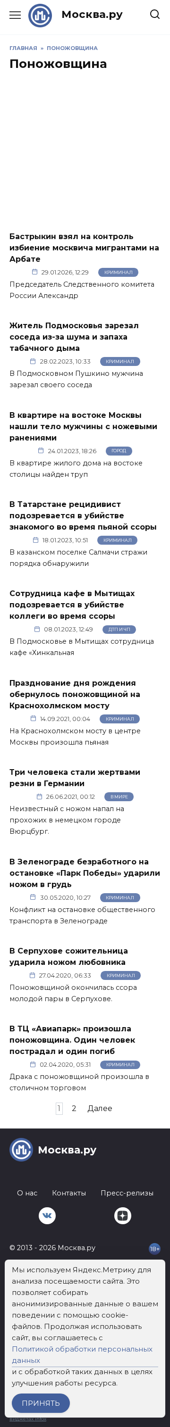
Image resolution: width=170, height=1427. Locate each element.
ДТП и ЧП (119, 629)
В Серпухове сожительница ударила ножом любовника (68, 956)
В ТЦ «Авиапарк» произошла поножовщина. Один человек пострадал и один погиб (72, 1040)
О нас (27, 1193)
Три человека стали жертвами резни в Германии (74, 778)
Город (118, 450)
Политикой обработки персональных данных (82, 1354)
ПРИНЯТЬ (41, 1403)
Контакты (69, 1193)
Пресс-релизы (127, 1193)
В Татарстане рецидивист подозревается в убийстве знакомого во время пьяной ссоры (83, 515)
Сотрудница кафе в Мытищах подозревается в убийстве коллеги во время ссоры (72, 605)
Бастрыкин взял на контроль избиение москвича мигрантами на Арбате (84, 247)
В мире (119, 796)
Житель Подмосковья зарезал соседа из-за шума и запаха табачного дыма (74, 337)
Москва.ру (92, 14)
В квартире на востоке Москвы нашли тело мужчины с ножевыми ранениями (83, 426)
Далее (99, 1108)
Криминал (118, 272)
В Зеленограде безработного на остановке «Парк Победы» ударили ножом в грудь (84, 872)
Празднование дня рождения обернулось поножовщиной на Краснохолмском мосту (74, 694)
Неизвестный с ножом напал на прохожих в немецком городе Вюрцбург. (66, 820)
